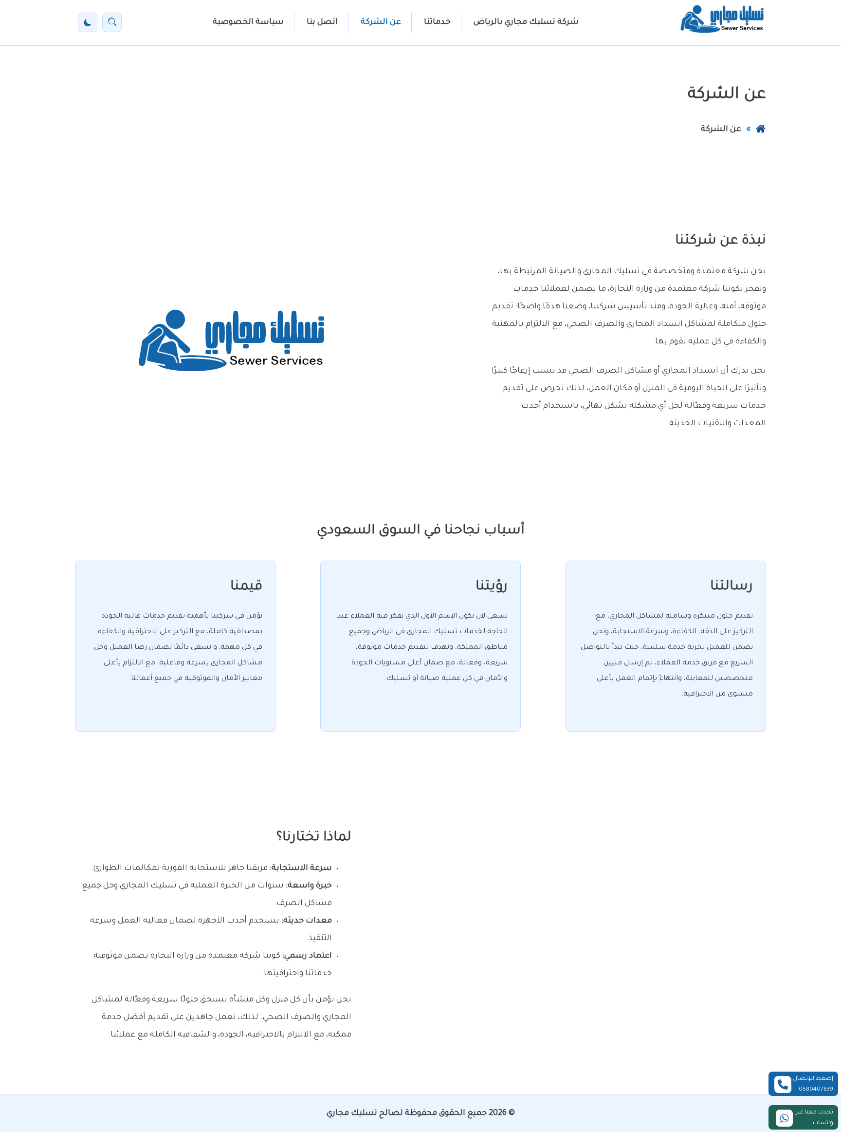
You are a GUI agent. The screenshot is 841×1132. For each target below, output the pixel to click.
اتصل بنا (322, 22)
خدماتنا (437, 22)
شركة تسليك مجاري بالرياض (526, 22)
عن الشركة (381, 22)
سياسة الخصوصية (248, 22)
